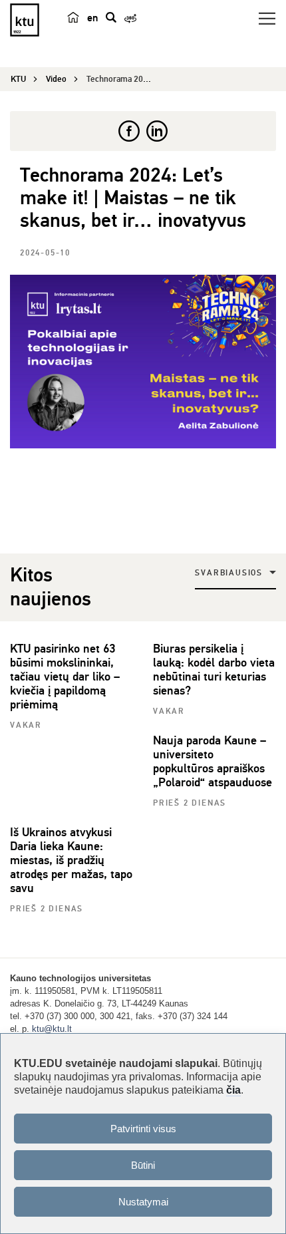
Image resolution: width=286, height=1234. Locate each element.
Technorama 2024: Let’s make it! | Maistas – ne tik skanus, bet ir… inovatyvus (133, 198)
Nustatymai (143, 1201)
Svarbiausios (229, 573)
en (92, 18)
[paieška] (111, 17)
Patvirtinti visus (143, 1128)
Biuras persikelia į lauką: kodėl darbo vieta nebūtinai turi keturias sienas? (214, 669)
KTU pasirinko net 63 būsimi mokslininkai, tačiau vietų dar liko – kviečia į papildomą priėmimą (65, 676)
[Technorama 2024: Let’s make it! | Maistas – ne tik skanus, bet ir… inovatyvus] (143, 361)
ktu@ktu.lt (52, 1029)
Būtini (143, 1165)
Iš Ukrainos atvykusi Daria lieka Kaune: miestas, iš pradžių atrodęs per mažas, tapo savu (71, 860)
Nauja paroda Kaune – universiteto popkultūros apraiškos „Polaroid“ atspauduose (212, 761)
